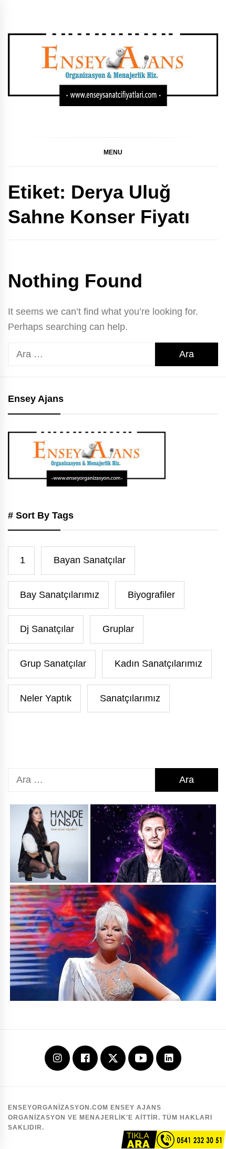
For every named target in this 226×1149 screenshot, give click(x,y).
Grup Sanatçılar (53, 663)
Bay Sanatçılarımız (59, 594)
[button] (113, 152)
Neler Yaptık (45, 698)
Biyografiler (151, 594)
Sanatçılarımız (130, 698)
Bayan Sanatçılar (90, 560)
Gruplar (118, 629)
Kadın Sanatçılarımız (158, 663)
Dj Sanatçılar (47, 629)
